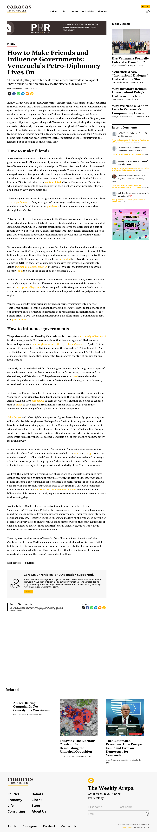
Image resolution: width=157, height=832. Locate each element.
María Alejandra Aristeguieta (117, 760)
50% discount (19, 319)
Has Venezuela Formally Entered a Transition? (130, 60)
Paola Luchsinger (19, 715)
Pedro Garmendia (14, 88)
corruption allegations (28, 287)
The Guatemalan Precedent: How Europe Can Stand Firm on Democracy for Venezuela (124, 748)
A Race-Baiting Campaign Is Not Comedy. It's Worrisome (31, 706)
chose (19, 404)
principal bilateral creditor (31, 267)
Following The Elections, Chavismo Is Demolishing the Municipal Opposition (78, 746)
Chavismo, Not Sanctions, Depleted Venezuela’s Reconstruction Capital (127, 186)
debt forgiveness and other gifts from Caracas (58, 344)
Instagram (30, 826)
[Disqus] (56, 647)
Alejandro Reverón (119, 65)
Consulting (16, 811)
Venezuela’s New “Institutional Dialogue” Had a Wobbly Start (130, 75)
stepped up (38, 400)
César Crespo (117, 99)
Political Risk (88, 11)
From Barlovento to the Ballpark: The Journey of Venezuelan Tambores (131, 141)
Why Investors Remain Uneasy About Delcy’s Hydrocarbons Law (129, 92)
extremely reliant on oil (93, 336)
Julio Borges (14, 417)
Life (63, 11)
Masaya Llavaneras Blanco (123, 116)
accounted (65, 259)
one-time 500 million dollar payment (56, 489)
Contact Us (68, 826)
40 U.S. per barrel (17, 202)
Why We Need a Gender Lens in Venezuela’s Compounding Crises (130, 109)
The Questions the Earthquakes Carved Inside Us (128, 201)
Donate (145, 7)
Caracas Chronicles (120, 82)
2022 (76, 453)
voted (74, 376)
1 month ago (139, 170)
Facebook (49, 826)
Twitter (13, 826)
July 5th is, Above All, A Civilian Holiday (127, 154)
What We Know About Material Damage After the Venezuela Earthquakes (130, 169)
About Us (102, 11)
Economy (74, 11)
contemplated (53, 182)
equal (19, 270)
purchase (51, 206)
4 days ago (136, 142)
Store (36, 805)
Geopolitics (14, 563)
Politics (53, 11)
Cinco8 (37, 799)
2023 (88, 453)
